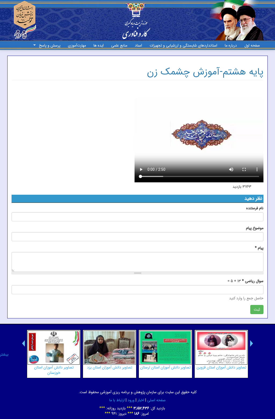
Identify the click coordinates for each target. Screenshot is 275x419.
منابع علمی (119, 45)
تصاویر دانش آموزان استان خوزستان (54, 370)
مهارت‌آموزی (77, 45)
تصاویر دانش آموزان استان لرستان (165, 367)
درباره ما (231, 45)
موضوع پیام (254, 228)
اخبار (141, 400)
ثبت (257, 310)
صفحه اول (252, 45)
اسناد (138, 45)
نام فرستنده (254, 208)
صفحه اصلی (156, 400)
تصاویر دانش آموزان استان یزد (109, 367)
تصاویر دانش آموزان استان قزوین (221, 367)
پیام (259, 248)
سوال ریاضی (252, 281)
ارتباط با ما (117, 400)
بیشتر (4, 354)
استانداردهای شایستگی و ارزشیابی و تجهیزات (183, 45)
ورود (131, 400)
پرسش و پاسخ (51, 45)
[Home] (136, 24)
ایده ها (98, 45)
